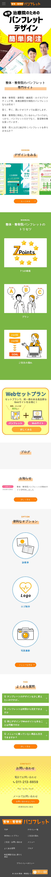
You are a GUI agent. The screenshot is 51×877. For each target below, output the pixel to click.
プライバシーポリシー (25, 863)
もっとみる (25, 201)
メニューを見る (25, 665)
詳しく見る (25, 499)
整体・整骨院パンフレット (29, 874)
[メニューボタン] (3, 3)
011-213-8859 (27, 782)
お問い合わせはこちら (25, 801)
